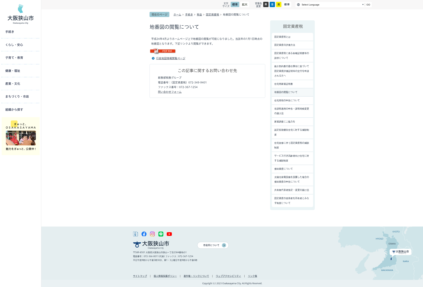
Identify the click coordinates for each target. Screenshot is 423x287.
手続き (189, 14)
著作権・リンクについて (196, 276)
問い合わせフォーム (170, 92)
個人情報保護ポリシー (165, 276)
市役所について (211, 245)
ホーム (177, 14)
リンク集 (252, 276)
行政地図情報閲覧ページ (170, 58)
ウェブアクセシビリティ (228, 276)
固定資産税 (212, 14)
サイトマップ (140, 276)
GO (368, 4)
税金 (199, 14)
